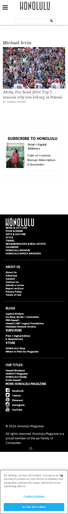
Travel (10, 240)
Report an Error (15, 288)
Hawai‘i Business (15, 370)
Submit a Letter (15, 285)
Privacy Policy (14, 291)
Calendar (12, 247)
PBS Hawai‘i (12, 320)
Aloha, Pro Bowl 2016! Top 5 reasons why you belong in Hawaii (32, 95)
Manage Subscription (41, 160)
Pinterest (17, 400)
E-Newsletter (35, 164)
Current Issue (19, 452)
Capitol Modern (15, 313)
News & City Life (16, 227)
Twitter (16, 395)
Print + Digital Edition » (37, 146)
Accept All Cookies (34, 506)
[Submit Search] (51, 20)
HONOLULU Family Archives (23, 253)
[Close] (62, 476)
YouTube (17, 409)
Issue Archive (19, 461)
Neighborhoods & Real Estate (26, 243)
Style (9, 237)
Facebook (17, 390)
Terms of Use (13, 294)
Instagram (18, 405)
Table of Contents (39, 155)
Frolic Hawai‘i (13, 380)
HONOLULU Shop (15, 348)
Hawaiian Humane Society (21, 326)
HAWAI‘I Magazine (17, 373)
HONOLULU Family (16, 377)
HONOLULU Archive (18, 250)
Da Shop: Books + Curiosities (22, 317)
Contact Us (12, 282)
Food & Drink (14, 231)
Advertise (11, 275)
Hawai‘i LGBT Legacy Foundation (25, 323)
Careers (10, 278)
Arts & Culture (16, 234)
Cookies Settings (33, 496)
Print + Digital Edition (18, 336)
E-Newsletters (14, 339)
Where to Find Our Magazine (22, 351)
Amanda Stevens (16, 102)
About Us (11, 272)
